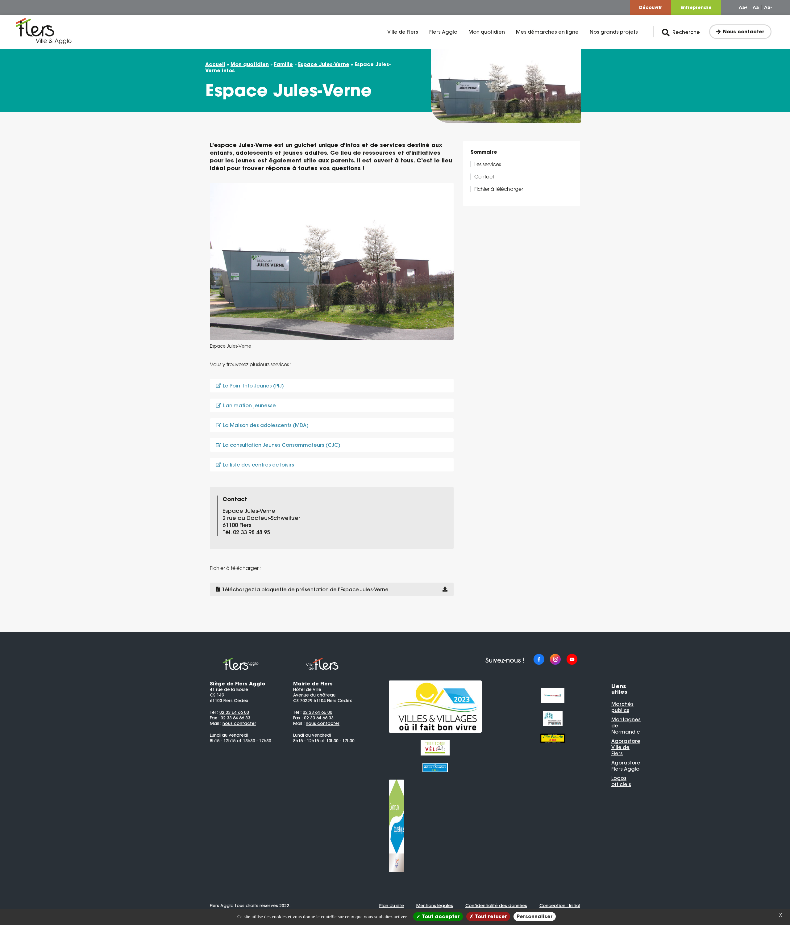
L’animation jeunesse (249, 405)
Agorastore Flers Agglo (625, 766)
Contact (484, 177)
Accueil (215, 64)
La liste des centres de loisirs (258, 465)
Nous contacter (743, 31)
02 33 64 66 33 (235, 718)
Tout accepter (440, 916)
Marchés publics (622, 707)
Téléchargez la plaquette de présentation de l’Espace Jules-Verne (305, 589)
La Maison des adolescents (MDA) (266, 425)
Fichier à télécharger (498, 189)
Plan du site (391, 905)
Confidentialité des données (496, 905)
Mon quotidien (486, 32)
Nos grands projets (614, 32)
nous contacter (239, 723)
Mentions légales (434, 905)
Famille (283, 64)
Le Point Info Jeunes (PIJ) (253, 386)
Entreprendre (696, 7)
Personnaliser (535, 916)
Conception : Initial (559, 905)
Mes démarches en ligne (547, 32)
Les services (487, 164)
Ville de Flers (402, 32)
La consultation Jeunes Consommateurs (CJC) (281, 445)
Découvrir (650, 7)
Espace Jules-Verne (323, 64)
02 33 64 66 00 (234, 712)
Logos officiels (621, 781)
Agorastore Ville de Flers (625, 747)
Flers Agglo (443, 32)
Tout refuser (490, 916)
